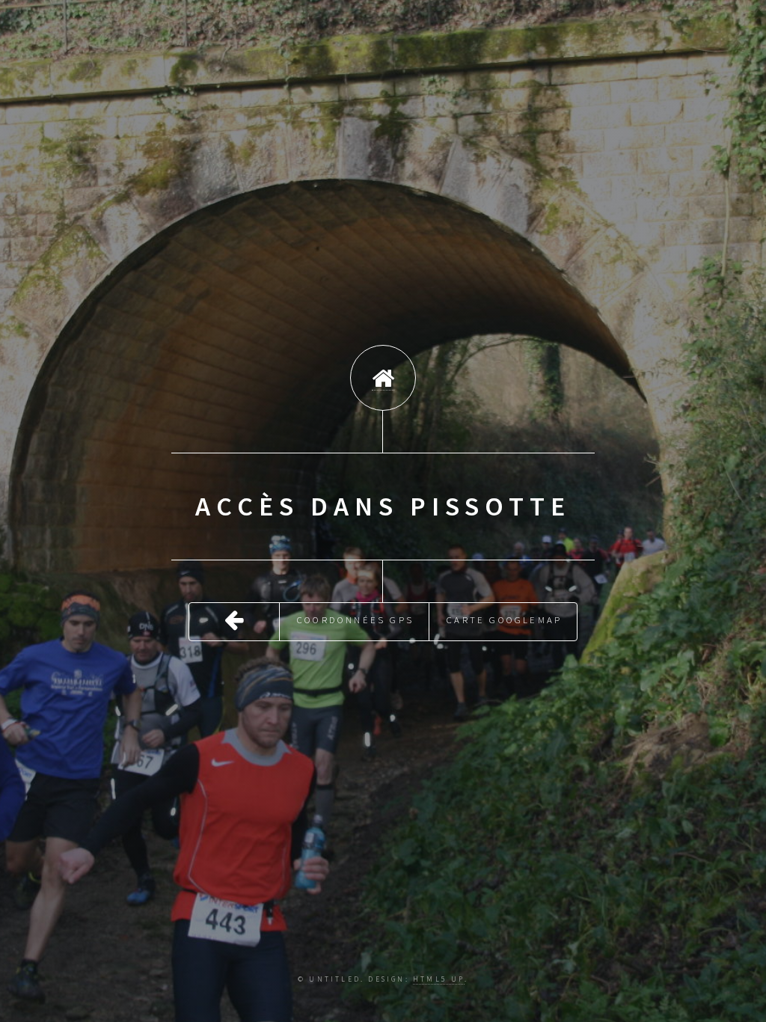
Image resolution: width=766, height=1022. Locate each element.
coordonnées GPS (355, 619)
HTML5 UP (439, 979)
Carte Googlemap (504, 619)
